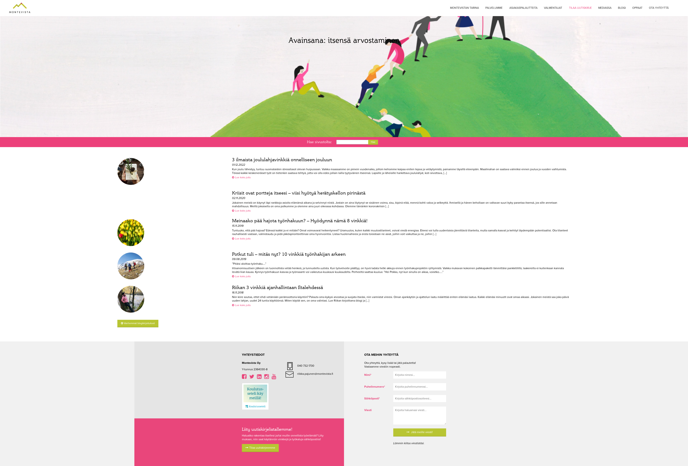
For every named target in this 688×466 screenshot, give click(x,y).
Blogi (622, 7)
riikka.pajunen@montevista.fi (315, 374)
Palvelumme (494, 7)
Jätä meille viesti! (421, 432)
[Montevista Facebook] (244, 377)
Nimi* (367, 375)
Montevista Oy (19, 8)
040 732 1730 (305, 366)
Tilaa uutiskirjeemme (262, 448)
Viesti (368, 410)
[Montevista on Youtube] (274, 377)
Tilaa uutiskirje (580, 7)
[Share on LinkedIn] (259, 377)
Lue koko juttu (243, 177)
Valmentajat (553, 7)
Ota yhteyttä (659, 7)
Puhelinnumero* (374, 387)
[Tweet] (251, 377)
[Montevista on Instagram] (266, 377)
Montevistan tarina (464, 7)
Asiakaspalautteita (523, 7)
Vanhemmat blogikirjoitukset (139, 323)
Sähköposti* (372, 398)
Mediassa (604, 7)
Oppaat (637, 7)
